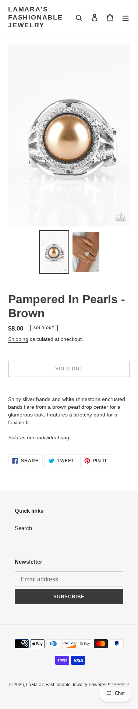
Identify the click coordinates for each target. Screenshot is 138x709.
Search (23, 528)
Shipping (18, 339)
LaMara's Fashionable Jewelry (35, 17)
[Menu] (125, 17)
